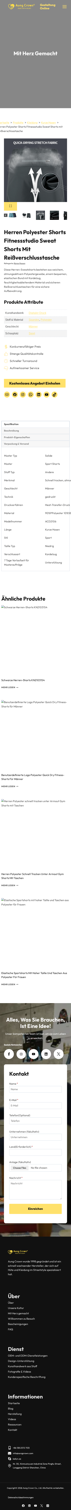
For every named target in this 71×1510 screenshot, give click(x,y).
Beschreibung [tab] (11, 430)
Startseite (14, 1403)
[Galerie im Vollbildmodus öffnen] (10, 206)
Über (11, 1302)
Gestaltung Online (47, 6)
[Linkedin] (29, 1505)
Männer (33, 326)
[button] (12, 215)
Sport (32, 333)
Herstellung (15, 1413)
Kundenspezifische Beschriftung (26, 1377)
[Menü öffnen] (65, 6)
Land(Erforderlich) (21, 1146)
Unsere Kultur (16, 1308)
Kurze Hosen (19, 263)
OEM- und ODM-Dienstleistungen (28, 1355)
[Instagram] (47, 1505)
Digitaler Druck (37, 313)
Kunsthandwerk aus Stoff (22, 1366)
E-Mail (13, 1100)
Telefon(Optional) (19, 1115)
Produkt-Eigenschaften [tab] (17, 437)
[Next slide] (65, 215)
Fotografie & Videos (19, 1371)
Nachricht (16, 1178)
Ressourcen (14, 1424)
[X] (41, 1505)
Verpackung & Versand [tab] (16, 443)
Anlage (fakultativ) (20, 1162)
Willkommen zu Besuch (21, 1318)
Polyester (46, 319)
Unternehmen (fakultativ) (24, 1131)
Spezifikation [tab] (11, 424)
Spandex (34, 319)
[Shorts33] (35, 170)
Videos (12, 1419)
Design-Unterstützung (21, 1361)
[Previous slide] (5, 215)
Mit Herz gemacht (18, 1313)
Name (13, 1083)
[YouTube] (35, 1505)
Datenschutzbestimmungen (21, 1497)
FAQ (10, 1329)
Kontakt (12, 1429)
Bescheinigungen (18, 1324)
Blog (10, 1408)
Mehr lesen (8, 687)
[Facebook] (23, 1505)
